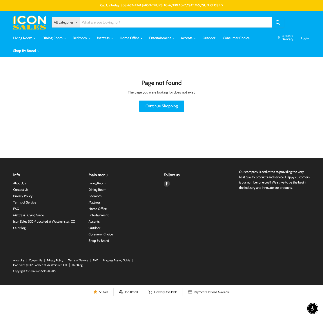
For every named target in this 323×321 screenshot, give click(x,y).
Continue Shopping (161, 106)
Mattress (104, 38)
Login (305, 38)
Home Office (130, 38)
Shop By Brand (25, 51)
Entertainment (160, 38)
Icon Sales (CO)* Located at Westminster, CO (44, 222)
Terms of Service (24, 202)
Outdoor (209, 38)
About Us (19, 183)
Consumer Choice (236, 38)
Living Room (23, 38)
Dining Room (53, 38)
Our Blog (19, 228)
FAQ (16, 209)
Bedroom (80, 38)
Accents (187, 38)
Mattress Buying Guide (28, 215)
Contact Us (20, 190)
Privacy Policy (23, 196)
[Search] (278, 22)
